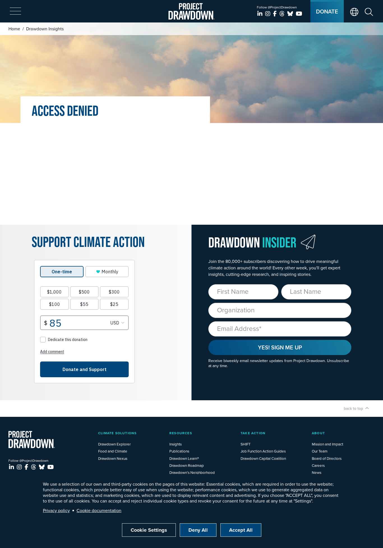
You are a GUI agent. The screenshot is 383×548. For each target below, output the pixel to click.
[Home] (192, 11)
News (316, 472)
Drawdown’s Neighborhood (192, 472)
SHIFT (246, 444)
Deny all (198, 530)
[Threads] (283, 14)
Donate (327, 11)
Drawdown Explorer (114, 444)
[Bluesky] (290, 14)
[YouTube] (299, 14)
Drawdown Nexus (112, 458)
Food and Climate (112, 451)
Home (14, 29)
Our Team (319, 451)
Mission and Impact (327, 444)
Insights (175, 444)
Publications (179, 451)
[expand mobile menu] (15, 11)
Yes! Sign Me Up (280, 347)
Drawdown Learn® (184, 458)
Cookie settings (149, 530)
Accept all (241, 530)
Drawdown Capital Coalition (263, 458)
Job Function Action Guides (263, 451)
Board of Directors (327, 458)
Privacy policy (56, 510)
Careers (318, 465)
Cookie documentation (99, 510)
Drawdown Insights (45, 29)
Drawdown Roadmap (186, 465)
